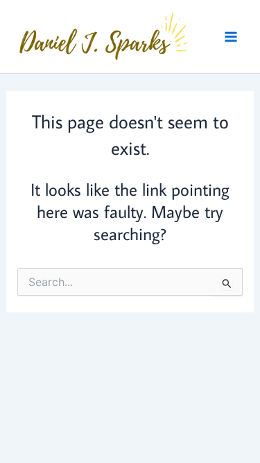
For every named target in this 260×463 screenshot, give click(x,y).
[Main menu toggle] (230, 36)
